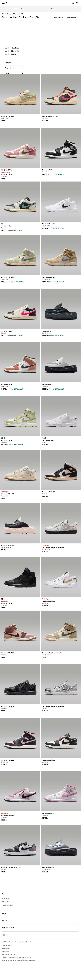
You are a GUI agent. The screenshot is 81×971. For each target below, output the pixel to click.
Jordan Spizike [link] (10, 54)
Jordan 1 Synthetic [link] (14, 14)
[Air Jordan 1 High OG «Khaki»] (61, 631)
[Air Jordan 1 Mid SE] (20, 255)
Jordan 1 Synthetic (12, 48)
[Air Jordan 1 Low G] (61, 416)
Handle (52, 8)
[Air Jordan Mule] (61, 362)
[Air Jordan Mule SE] (61, 309)
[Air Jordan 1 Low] (20, 148)
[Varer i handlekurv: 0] (77, 3)
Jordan (4, 14)
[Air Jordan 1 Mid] (61, 148)
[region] (40, 73)
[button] (14, 62)
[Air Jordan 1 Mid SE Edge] (61, 94)
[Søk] (73, 3)
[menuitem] (7, 945)
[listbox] (73, 17)
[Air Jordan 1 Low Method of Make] (61, 523)
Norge (6, 935)
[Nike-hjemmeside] (5, 3)
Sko (23, 14)
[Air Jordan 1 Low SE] (20, 94)
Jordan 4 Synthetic (12, 51)
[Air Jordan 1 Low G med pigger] (20, 845)
